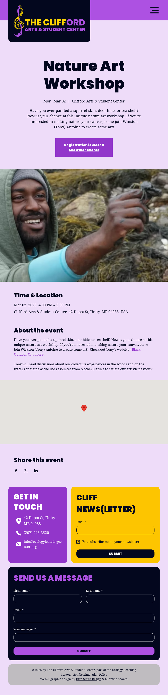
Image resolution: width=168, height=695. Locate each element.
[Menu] (154, 10)
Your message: (25, 629)
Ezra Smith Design (88, 679)
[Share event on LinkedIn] (36, 470)
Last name (94, 591)
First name (22, 591)
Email (81, 522)
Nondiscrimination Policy (90, 674)
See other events (84, 150)
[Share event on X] (26, 470)
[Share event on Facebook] (16, 470)
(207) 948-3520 (36, 532)
